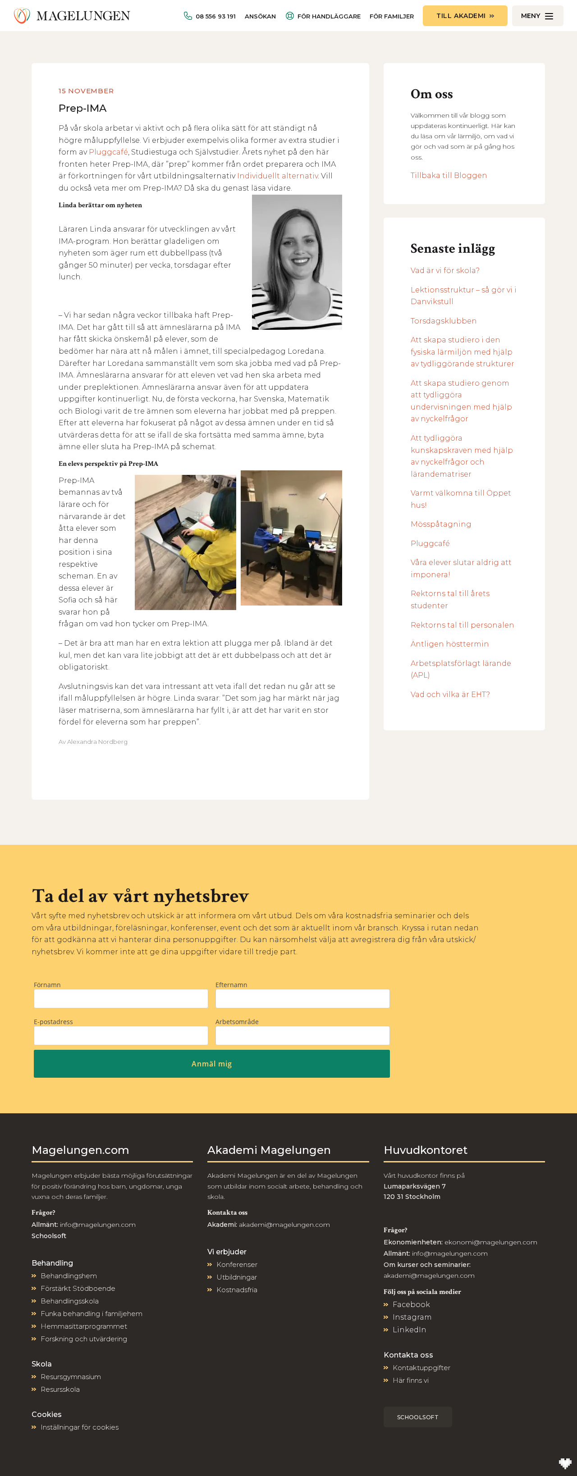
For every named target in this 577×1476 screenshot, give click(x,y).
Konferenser (236, 1264)
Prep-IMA (82, 108)
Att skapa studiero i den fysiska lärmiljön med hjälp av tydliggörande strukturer (462, 352)
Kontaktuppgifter (421, 1367)
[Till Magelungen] (72, 16)
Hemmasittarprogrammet (84, 1326)
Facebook (411, 1304)
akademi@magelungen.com (284, 1225)
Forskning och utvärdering (84, 1338)
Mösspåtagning (441, 524)
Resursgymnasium (71, 1376)
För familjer (392, 16)
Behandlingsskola (70, 1301)
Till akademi (461, 16)
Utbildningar (236, 1277)
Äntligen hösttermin (450, 644)
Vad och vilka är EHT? (450, 694)
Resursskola (60, 1389)
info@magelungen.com (97, 1225)
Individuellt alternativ (277, 176)
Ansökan (260, 16)
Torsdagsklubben (444, 321)
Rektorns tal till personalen (462, 625)
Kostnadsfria (236, 1289)
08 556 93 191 (216, 16)
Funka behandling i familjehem (91, 1313)
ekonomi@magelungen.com (490, 1242)
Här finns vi (411, 1380)
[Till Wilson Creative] (565, 1464)
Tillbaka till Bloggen (449, 175)
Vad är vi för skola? (445, 270)
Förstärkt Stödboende (78, 1288)
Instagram (412, 1317)
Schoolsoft (418, 1417)
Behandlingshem (69, 1275)
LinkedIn (409, 1330)
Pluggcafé (108, 152)
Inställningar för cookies (80, 1427)
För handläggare (329, 16)
